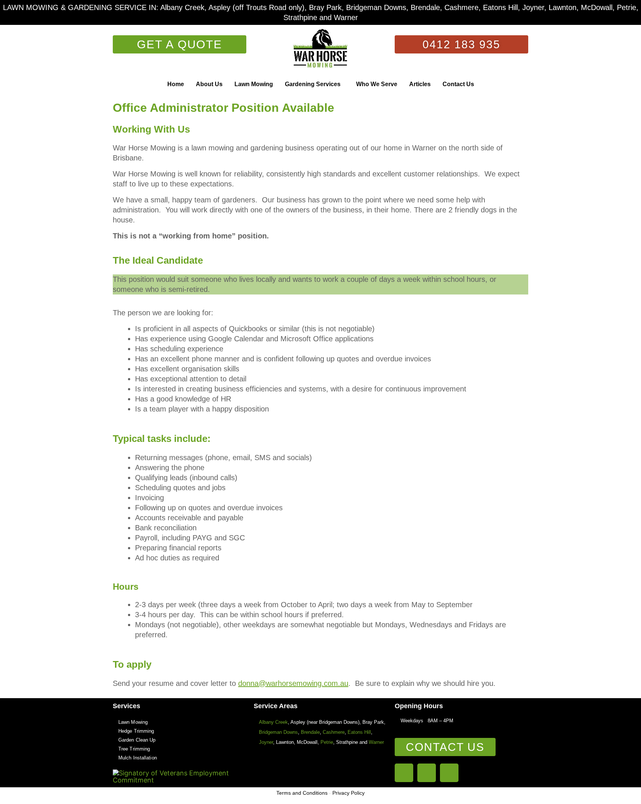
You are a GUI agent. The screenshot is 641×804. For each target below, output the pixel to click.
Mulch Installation (137, 758)
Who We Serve (376, 84)
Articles (420, 84)
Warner (376, 742)
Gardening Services (313, 84)
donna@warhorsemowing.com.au (293, 683)
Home (175, 84)
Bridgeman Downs (278, 732)
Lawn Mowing (253, 84)
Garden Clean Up (137, 740)
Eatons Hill (359, 732)
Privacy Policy (348, 793)
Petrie (326, 742)
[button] (314, 84)
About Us (209, 84)
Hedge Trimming (136, 731)
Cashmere (334, 732)
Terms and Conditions (302, 793)
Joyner (266, 742)
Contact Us (458, 84)
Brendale (310, 732)
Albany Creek (273, 722)
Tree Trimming (134, 749)
